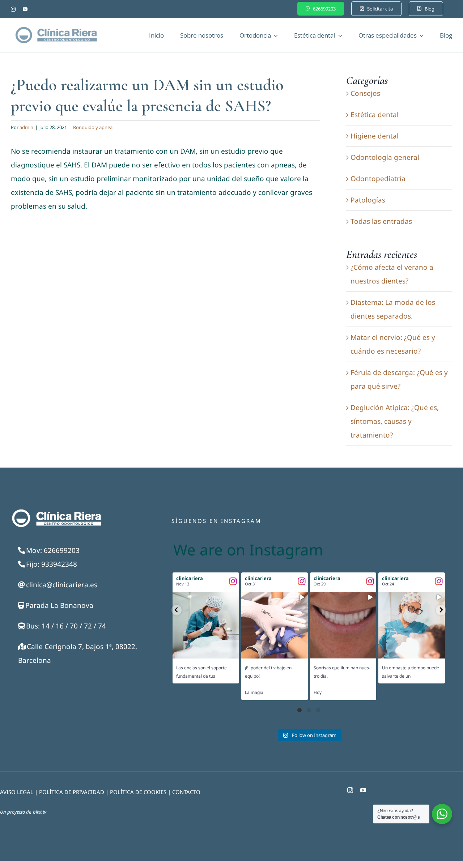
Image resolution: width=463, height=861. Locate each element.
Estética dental (375, 114)
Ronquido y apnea (92, 127)
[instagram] (13, 9)
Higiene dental (375, 136)
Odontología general (385, 157)
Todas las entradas (381, 221)
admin (26, 127)
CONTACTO (186, 792)
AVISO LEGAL (16, 792)
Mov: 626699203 (53, 550)
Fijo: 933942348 (51, 564)
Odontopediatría (378, 178)
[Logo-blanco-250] (56, 510)
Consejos (365, 93)
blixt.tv (39, 812)
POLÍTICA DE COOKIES (138, 792)
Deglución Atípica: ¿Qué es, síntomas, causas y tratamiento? (395, 421)
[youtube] (25, 9)
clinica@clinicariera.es (61, 584)
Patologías (368, 200)
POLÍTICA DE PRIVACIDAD (71, 792)
